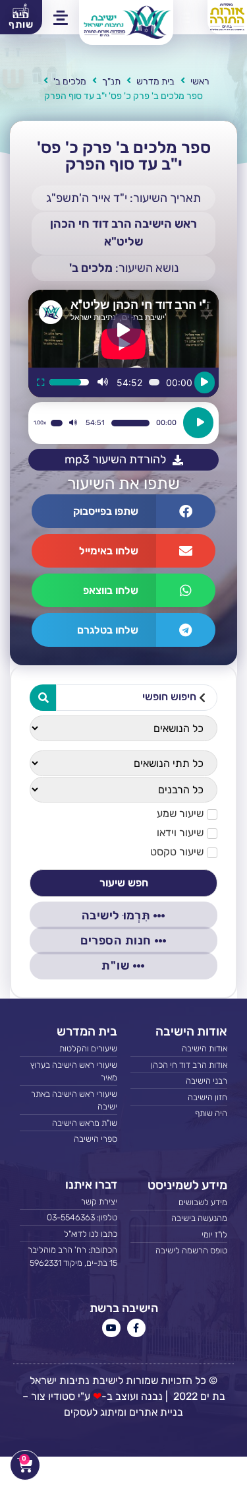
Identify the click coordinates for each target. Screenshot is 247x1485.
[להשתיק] (103, 382)
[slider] (69, 382)
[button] (182, 17)
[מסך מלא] (41, 382)
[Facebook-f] (136, 1328)
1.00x (40, 423)
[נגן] (204, 382)
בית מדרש (155, 81)
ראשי (199, 81)
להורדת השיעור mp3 (115, 459)
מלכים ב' (69, 81)
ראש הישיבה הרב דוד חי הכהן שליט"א (123, 232)
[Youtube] (111, 1328)
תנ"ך (111, 81)
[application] (123, 422)
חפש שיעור (123, 882)
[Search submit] (43, 697)
